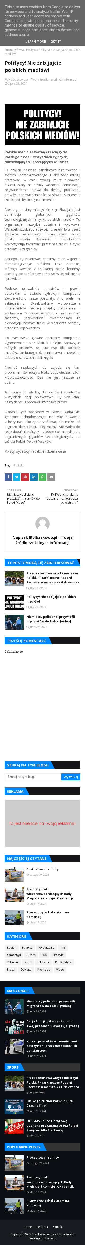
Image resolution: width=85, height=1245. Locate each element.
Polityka (31, 50)
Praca (11, 969)
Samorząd (14, 955)
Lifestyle (58, 955)
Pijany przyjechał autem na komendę (47, 914)
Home (28, 1227)
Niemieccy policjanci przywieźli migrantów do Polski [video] (50, 619)
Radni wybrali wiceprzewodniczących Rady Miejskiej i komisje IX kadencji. (50, 893)
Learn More (36, 41)
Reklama (42, 1227)
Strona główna (14, 50)
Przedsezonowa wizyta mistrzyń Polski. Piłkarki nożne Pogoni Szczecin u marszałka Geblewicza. (53, 577)
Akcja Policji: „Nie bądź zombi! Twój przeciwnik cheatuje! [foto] (52, 1023)
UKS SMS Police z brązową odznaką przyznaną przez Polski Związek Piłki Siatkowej (52, 1125)
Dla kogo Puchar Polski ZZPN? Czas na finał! (49, 1103)
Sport (28, 962)
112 (62, 948)
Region (11, 948)
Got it (56, 41)
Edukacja (43, 962)
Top (44, 955)
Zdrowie (12, 962)
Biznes (31, 955)
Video (60, 969)
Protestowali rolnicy (42, 869)
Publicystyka (63, 962)
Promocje (43, 969)
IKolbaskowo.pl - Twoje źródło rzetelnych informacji (42, 80)
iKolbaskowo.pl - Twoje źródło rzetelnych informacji (52, 1236)
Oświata (26, 969)
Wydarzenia (46, 948)
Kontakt (58, 1227)
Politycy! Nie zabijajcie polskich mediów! (51, 599)
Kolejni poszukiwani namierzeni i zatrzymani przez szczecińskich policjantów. (52, 1046)
